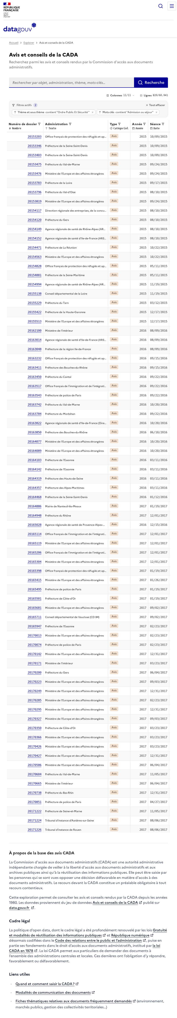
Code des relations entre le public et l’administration (98, 940)
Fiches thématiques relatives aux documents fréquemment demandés (74, 1001)
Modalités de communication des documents (53, 992)
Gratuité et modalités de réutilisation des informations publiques (88, 932)
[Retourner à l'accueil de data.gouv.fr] (19, 28)
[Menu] (172, 6)
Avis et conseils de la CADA (115, 902)
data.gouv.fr (19, 907)
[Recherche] (160, 6)
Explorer (29, 43)
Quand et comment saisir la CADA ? (45, 983)
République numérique (130, 935)
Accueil (13, 43)
